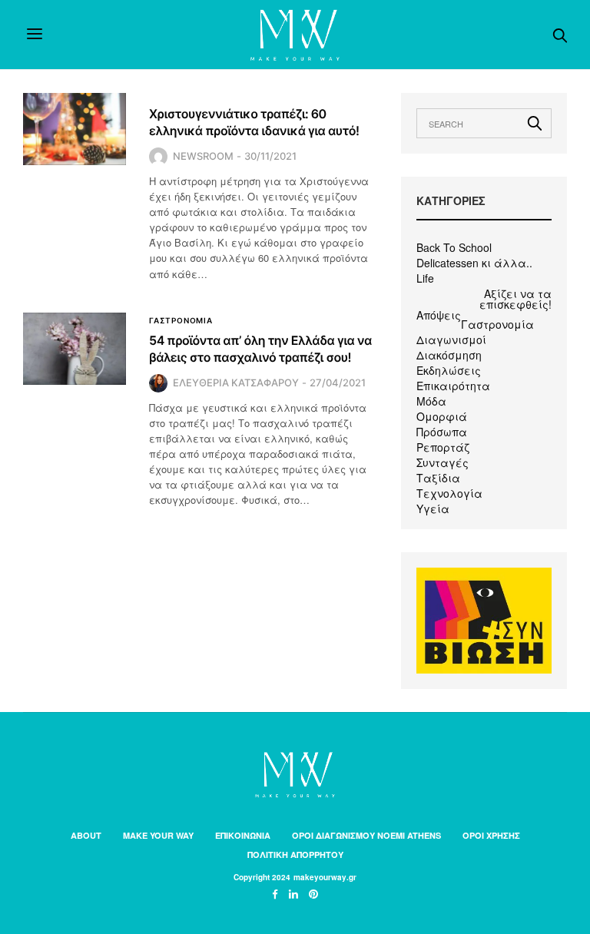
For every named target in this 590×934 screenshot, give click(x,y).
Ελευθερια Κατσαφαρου (236, 382)
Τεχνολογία (449, 493)
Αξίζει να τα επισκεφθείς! (515, 299)
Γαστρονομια (181, 320)
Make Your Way (158, 835)
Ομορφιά (441, 416)
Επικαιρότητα (453, 385)
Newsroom (203, 156)
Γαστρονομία (497, 324)
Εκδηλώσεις (448, 370)
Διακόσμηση (449, 354)
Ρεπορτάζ (442, 447)
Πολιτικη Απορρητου (295, 854)
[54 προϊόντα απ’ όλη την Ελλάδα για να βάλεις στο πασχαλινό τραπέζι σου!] (74, 349)
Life (425, 278)
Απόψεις (438, 315)
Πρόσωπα (441, 431)
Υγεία (432, 508)
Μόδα (431, 401)
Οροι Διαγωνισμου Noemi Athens (366, 835)
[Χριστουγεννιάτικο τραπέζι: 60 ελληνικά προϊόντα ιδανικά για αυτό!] (74, 129)
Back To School (454, 247)
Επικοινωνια (242, 835)
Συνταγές (442, 462)
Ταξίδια (438, 477)
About (86, 835)
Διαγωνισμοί (451, 339)
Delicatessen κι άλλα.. (474, 262)
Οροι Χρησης (491, 835)
